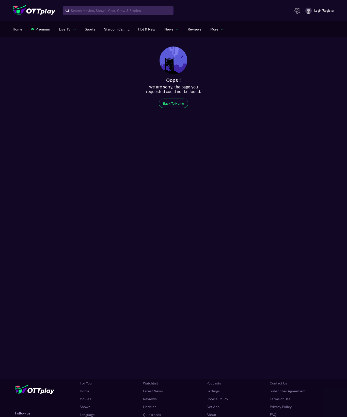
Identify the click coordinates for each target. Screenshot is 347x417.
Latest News (153, 391)
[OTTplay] (34, 10)
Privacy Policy (281, 406)
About (211, 414)
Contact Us (278, 383)
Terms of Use (280, 398)
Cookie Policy (217, 398)
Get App (213, 406)
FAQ (273, 414)
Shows (85, 406)
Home (84, 391)
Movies (85, 398)
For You (86, 383)
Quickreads (152, 414)
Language (87, 414)
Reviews (150, 398)
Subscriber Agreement (288, 391)
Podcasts (214, 383)
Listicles (149, 406)
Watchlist (150, 383)
